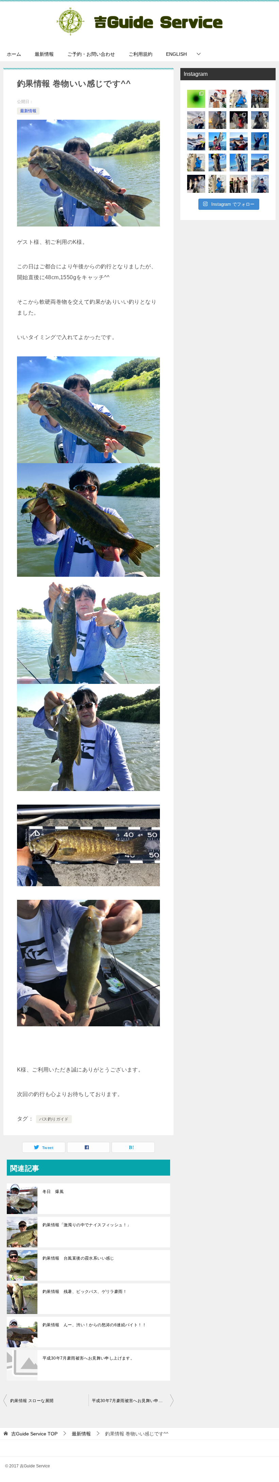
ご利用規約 (140, 54)
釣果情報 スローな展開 (31, 1400)
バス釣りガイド (54, 1119)
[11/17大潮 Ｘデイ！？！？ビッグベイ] (239, 184)
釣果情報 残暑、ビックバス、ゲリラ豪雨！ (85, 1291)
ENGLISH (176, 54)
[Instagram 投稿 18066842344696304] (196, 120)
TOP (34, 1433)
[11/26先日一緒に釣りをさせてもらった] (196, 163)
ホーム (14, 54)
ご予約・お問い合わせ (91, 54)
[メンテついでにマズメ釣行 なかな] (239, 99)
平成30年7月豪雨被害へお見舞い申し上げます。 (88, 1358)
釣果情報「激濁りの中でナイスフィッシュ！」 (87, 1225)
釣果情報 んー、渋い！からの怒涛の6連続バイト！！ (94, 1325)
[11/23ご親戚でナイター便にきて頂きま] (196, 184)
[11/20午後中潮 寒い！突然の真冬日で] (218, 184)
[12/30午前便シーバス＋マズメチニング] (260, 99)
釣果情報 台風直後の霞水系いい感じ (78, 1258)
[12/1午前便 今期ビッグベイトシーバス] (260, 141)
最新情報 (44, 54)
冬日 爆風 (53, 1191)
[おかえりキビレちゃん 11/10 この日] (260, 184)
